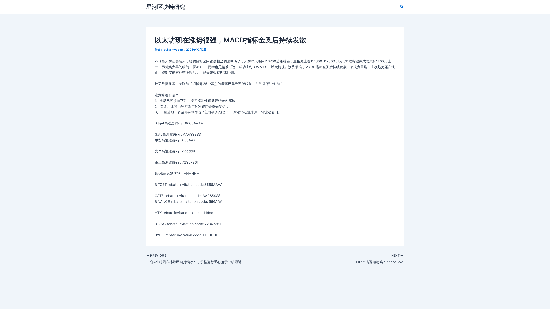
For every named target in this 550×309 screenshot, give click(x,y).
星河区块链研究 (165, 6)
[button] (402, 6)
